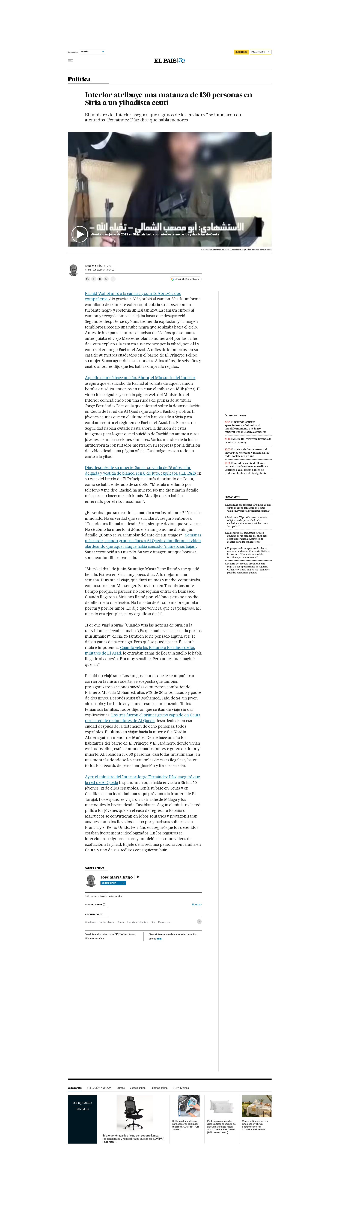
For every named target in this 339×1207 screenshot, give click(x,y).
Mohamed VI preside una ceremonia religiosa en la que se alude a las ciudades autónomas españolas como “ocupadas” (247, 522)
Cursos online (137, 1087)
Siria (153, 922)
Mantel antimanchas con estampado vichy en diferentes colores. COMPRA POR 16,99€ (255, 1125)
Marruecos (164, 922)
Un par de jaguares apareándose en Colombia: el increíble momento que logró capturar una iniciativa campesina (245, 427)
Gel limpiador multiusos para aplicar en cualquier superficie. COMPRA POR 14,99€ (185, 1125)
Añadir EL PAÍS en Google (187, 279)
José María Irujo (98, 266)
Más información (94, 938)
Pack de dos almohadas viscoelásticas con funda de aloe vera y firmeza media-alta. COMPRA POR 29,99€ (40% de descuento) (221, 1127)
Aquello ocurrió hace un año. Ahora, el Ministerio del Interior (140, 377)
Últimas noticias (235, 415)
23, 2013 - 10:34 (104, 270)
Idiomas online (159, 1087)
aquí (159, 938)
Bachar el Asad (107, 922)
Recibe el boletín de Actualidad (106, 896)
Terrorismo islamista (137, 922)
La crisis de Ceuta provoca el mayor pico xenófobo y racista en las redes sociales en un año (247, 453)
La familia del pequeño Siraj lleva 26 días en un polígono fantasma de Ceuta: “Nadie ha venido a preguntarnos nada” (249, 507)
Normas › (197, 904)
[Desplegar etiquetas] (199, 921)
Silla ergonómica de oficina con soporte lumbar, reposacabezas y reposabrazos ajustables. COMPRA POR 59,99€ (133, 1139)
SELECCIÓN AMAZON (99, 1087)
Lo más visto (232, 497)
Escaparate (75, 1087)
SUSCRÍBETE (241, 52)
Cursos (121, 1087)
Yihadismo (90, 922)
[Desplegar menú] (70, 61)
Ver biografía (109, 883)
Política (79, 79)
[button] (170, 189)
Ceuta (120, 922)
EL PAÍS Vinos (181, 1087)
